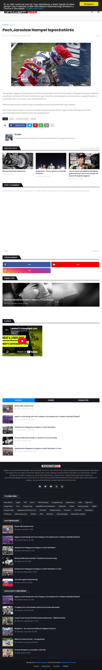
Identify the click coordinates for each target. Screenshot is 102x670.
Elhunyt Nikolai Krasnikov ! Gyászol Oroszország (28, 299)
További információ (34, 8)
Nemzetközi (8, 502)
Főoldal (5, 25)
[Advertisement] (51, 377)
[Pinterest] (35, 125)
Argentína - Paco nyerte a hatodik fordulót (51, 172)
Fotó (17, 506)
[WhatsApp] (40, 125)
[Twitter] (29, 125)
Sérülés (33, 119)
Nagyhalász (8, 506)
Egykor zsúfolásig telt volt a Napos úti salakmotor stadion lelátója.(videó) (47, 416)
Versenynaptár (83, 506)
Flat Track (78, 510)
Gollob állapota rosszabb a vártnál (30, 650)
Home (36, 666)
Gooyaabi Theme (68, 662)
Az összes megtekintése (90, 148)
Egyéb (12, 25)
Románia (50, 514)
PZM (41, 514)
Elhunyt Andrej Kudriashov (14, 171)
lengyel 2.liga (9, 510)
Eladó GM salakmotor (24, 406)
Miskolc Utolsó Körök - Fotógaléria (30, 639)
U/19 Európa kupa (21, 514)
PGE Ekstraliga (43, 502)
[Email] (46, 125)
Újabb (6, 251)
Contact (56, 666)
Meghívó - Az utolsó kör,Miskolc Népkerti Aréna (35, 628)
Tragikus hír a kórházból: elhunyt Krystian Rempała (37, 607)
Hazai (32, 502)
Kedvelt (18, 400)
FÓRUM (65, 666)
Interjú (72, 506)
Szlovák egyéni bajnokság (26, 579)
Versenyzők (83, 400)
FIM (25, 502)
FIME (79, 502)
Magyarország (55, 510)
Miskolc (33, 514)
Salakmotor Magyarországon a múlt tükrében (35, 427)
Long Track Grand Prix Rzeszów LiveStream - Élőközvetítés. (40, 618)
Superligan (89, 510)
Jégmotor (88, 502)
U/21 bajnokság (62, 514)
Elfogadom (89, 4)
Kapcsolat (46, 666)
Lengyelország (57, 502)
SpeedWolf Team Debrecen (45, 506)
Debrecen (62, 506)
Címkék (51, 400)
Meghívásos (70, 502)
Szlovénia (67, 510)
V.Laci (17, 134)
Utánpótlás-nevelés (78, 514)
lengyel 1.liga (27, 506)
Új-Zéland (7, 514)
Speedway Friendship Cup (26, 510)
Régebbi (94, 251)
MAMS (94, 506)
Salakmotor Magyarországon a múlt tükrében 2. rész (38, 448)
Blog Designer (41, 662)
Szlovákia (43, 510)
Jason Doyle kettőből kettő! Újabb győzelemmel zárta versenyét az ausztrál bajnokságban (83, 173)
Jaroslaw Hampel (22, 119)
